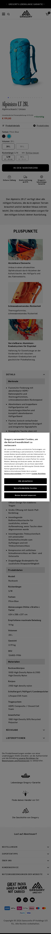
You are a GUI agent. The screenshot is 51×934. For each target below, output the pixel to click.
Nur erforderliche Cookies (25, 488)
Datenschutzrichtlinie (12, 474)
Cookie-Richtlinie (38, 474)
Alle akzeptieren (25, 481)
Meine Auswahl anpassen (25, 495)
